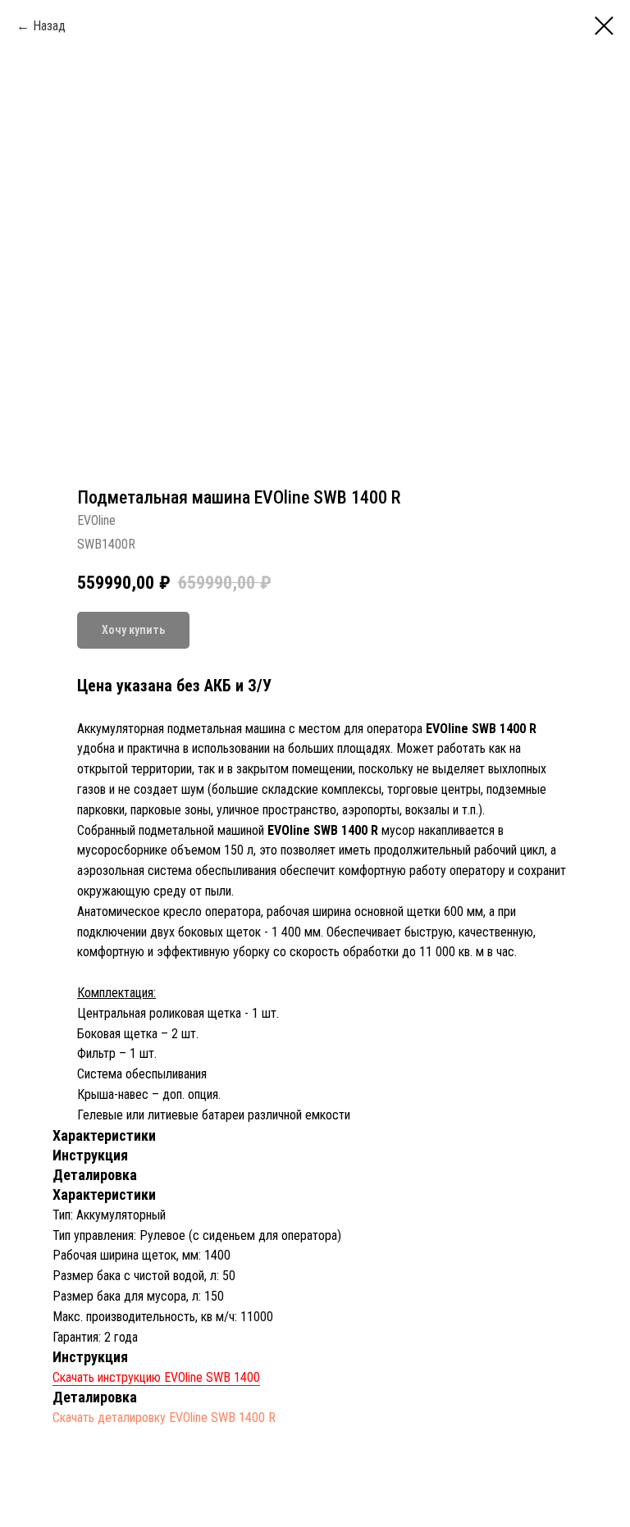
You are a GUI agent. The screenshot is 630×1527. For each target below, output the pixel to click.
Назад (49, 26)
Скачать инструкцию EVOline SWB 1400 (156, 1377)
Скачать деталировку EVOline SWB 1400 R (164, 1417)
